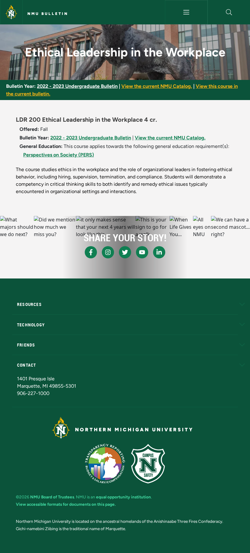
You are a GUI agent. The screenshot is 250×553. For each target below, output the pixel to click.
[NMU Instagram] (108, 252)
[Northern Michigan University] (11, 12)
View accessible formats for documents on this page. (66, 504)
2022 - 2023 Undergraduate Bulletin (77, 86)
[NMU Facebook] (91, 252)
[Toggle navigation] (186, 12)
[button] (229, 12)
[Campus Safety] (148, 463)
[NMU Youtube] (142, 252)
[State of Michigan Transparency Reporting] (105, 463)
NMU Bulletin (47, 14)
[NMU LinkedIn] (159, 252)
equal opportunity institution (123, 496)
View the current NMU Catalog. (156, 86)
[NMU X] (125, 252)
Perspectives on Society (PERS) (58, 155)
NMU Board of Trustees (52, 496)
